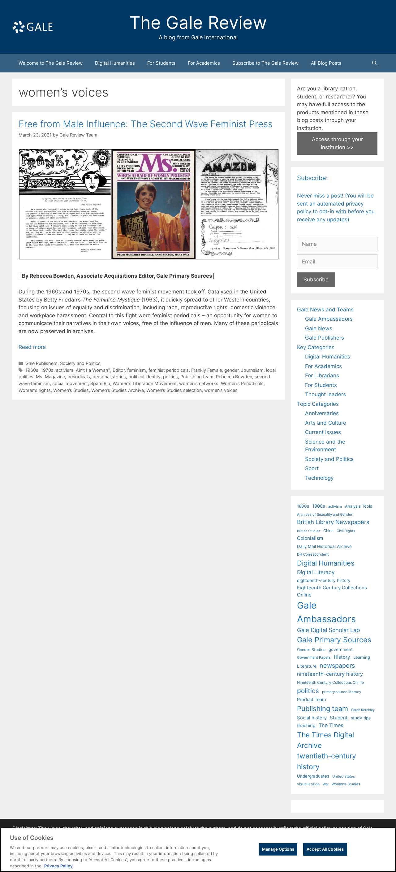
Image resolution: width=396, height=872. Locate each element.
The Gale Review (198, 22)
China (328, 530)
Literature (306, 666)
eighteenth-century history (324, 580)
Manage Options (278, 849)
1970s (47, 370)
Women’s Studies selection (174, 390)
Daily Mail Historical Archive (324, 546)
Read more (32, 347)
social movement (70, 383)
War (326, 784)
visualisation (308, 784)
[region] (198, 850)
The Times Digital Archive (325, 740)
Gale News (318, 328)
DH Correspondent (313, 554)
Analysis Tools (358, 506)
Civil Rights (346, 531)
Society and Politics (80, 363)
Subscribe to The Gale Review (265, 63)
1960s (31, 370)
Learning (361, 657)
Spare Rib (100, 383)
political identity (144, 376)
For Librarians (322, 375)
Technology (319, 478)
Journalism (252, 370)
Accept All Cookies (325, 849)
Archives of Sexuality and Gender (324, 514)
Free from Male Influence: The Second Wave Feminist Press (146, 123)
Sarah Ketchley (363, 710)
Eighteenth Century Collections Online (332, 591)
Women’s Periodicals (242, 383)
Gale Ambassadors (329, 319)
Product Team (311, 699)
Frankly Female (206, 370)
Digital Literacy (316, 572)
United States (343, 776)
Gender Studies (311, 649)
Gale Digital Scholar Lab (328, 630)
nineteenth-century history (330, 674)
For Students (161, 63)
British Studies (308, 531)
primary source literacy (341, 692)
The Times (331, 725)
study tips (361, 717)
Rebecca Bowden (234, 376)
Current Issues (323, 432)
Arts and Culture (325, 423)
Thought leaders (325, 394)
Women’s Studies (71, 390)
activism (64, 370)
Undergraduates (313, 776)
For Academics (204, 63)
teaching (306, 725)
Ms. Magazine (50, 376)
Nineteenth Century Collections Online (330, 682)
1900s (318, 506)
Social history (312, 718)
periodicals (78, 376)
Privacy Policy (58, 865)
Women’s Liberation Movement (145, 383)
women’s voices (221, 390)
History (342, 657)
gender (231, 370)
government (341, 649)
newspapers (337, 665)
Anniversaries (322, 413)
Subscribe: (312, 178)
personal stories (109, 376)
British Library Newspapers (333, 521)
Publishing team (196, 376)
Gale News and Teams (325, 309)
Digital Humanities (115, 63)
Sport (312, 468)
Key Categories (315, 347)
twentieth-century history (326, 761)
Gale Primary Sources (334, 639)
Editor (119, 370)
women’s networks (198, 383)
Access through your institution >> (337, 143)
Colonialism (310, 538)
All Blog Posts (326, 63)
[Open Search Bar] (374, 63)
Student (339, 718)
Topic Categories (318, 404)
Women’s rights (35, 390)
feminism (136, 370)
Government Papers (314, 657)
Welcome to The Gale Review (51, 63)
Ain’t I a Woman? (93, 370)
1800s (303, 506)
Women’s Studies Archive (117, 390)
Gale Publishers (41, 363)
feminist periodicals (168, 370)
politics (170, 376)
